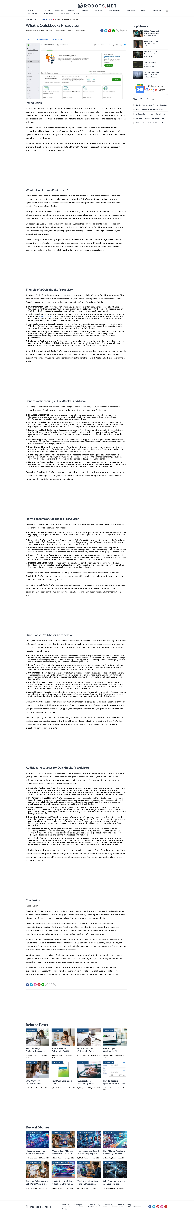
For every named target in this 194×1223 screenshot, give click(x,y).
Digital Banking (42, 39)
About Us (65, 1205)
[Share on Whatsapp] (113, 30)
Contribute (66, 1207)
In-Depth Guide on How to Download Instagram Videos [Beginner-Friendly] (150, 114)
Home (30, 11)
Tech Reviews (114, 11)
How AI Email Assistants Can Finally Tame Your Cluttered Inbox (114, 1153)
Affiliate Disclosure (135, 1207)
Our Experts (78, 1205)
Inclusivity (109, 1205)
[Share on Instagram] (35, 984)
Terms (104, 1207)
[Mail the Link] (121, 30)
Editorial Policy (94, 1205)
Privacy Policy (117, 1207)
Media (144, 11)
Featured (65, 14)
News (76, 14)
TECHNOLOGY (57, 39)
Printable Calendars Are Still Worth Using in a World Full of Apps (37, 1184)
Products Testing (124, 1205)
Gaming (85, 11)
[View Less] (125, 30)
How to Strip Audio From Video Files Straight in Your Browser (63, 1184)
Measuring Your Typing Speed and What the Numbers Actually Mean (37, 1153)
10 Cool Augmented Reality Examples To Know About (151, 32)
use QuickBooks (46, 316)
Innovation (49, 14)
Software (32, 14)
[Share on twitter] (105, 30)
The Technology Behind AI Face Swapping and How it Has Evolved (88, 1153)
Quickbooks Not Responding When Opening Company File (87, 1083)
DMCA (64, 1209)
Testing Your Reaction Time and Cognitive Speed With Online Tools (88, 1184)
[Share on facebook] (101, 30)
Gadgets (131, 11)
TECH (47, 11)
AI (39, 11)
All (87, 14)
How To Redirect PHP (150, 63)
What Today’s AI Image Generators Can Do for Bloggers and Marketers (63, 1153)
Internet (157, 11)
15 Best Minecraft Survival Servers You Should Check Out (150, 123)
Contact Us (92, 1207)
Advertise (79, 1207)
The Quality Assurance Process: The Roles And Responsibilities (149, 109)
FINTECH (71, 11)
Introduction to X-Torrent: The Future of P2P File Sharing (151, 53)
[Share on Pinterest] (109, 30)
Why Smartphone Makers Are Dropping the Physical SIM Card (114, 1184)
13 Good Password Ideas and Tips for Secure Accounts (150, 118)
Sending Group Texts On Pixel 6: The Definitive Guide (152, 42)
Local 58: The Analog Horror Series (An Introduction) (151, 73)
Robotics (59, 11)
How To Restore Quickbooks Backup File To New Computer (114, 1083)
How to (98, 11)
